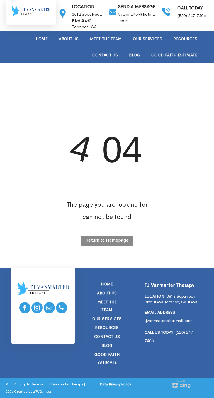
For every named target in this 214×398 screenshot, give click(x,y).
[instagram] (37, 308)
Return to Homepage (107, 240)
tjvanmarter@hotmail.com (169, 320)
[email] (49, 308)
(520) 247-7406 (191, 15)
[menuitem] (42, 39)
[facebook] (24, 308)
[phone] (61, 308)
